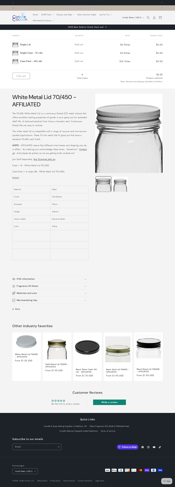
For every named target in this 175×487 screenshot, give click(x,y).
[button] (47, 14)
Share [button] (17, 309)
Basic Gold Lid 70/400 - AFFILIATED (117, 370)
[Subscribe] (58, 447)
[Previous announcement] (13, 2)
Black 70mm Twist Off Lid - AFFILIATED (86, 370)
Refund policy (43, 481)
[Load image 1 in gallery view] (103, 184)
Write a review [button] (109, 402)
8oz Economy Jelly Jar (44, 159)
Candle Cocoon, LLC (26, 481)
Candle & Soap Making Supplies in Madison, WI (65, 426)
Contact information (85, 481)
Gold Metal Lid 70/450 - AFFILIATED (57, 365)
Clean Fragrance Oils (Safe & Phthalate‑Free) (109, 426)
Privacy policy (55, 481)
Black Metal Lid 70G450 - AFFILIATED (148, 370)
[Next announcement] (162, 2)
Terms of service (108, 431)
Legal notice (99, 481)
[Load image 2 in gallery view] (120, 184)
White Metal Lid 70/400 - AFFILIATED (26, 355)
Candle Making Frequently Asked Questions (79, 431)
